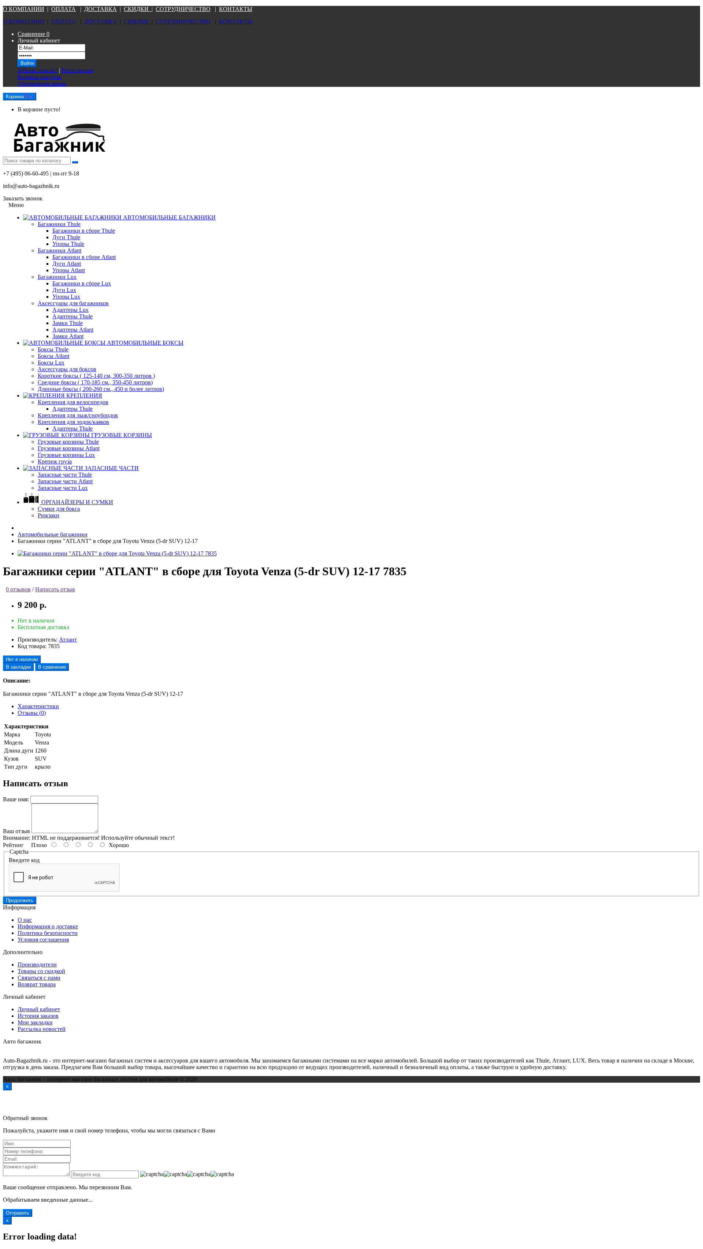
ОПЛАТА (63, 9)
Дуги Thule (66, 237)
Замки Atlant (67, 336)
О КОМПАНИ (21, 9)
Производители (37, 964)
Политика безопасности (48, 933)
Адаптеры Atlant (72, 329)
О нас (25, 920)
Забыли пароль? (37, 70)
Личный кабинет (39, 1009)
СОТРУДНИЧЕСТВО (183, 9)
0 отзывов (18, 589)
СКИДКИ (138, 9)
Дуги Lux (64, 290)
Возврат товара (37, 984)
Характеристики (38, 706)
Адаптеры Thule (72, 316)
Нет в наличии (22, 659)
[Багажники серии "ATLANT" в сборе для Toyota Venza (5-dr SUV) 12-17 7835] (117, 553)
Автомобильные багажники (53, 534)
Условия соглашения (43, 939)
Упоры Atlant (68, 270)
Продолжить (19, 900)
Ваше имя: (16, 799)
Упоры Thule (68, 244)
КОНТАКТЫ (235, 9)
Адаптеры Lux (70, 310)
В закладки (18, 667)
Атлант (68, 639)
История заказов (38, 1016)
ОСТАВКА (102, 9)
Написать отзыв (55, 589)
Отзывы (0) (32, 713)
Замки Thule (67, 323)
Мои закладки (35, 1022)
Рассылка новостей (42, 1029)
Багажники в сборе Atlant (84, 257)
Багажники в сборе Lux (81, 283)
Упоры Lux (66, 296)
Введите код (24, 860)
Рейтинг (13, 845)
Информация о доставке (48, 926)
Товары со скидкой (41, 971)
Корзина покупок (39, 77)
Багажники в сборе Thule (83, 231)
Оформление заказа (42, 83)
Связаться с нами (39, 978)
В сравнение (52, 667)
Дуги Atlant (66, 263)
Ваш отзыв (16, 831)
